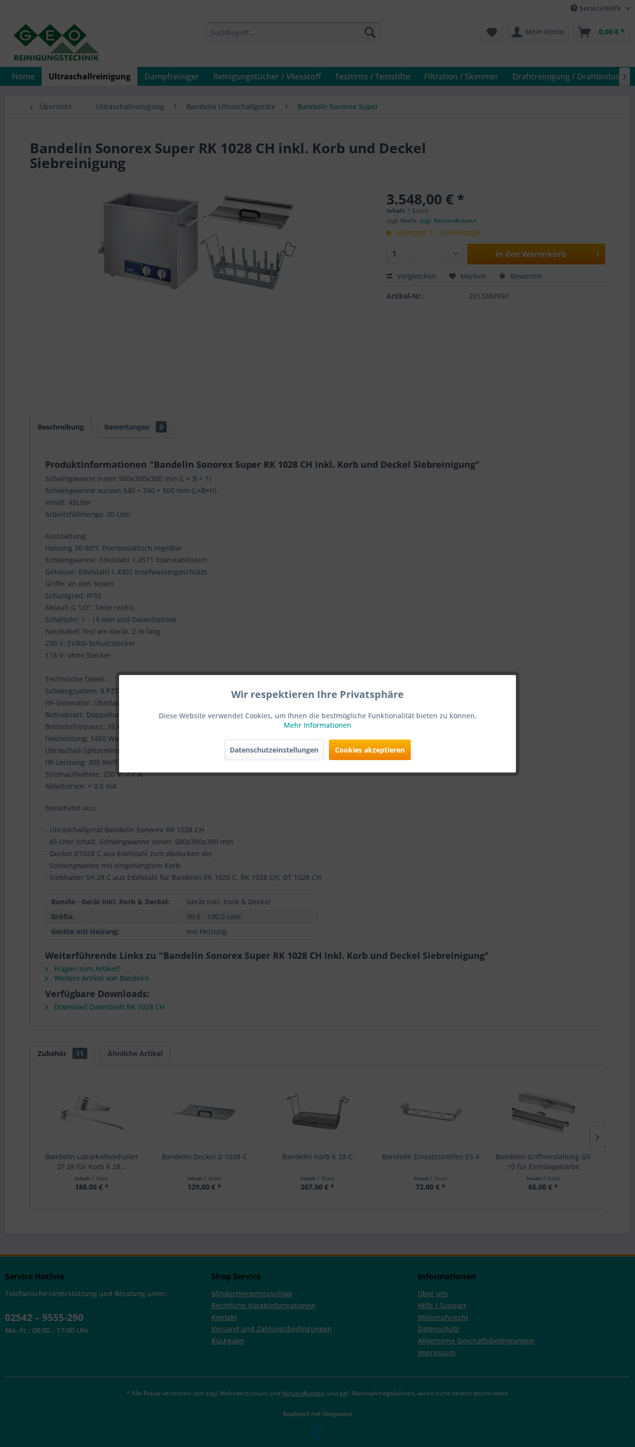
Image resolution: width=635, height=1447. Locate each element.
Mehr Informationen (317, 724)
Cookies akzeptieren (370, 749)
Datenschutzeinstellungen (274, 749)
